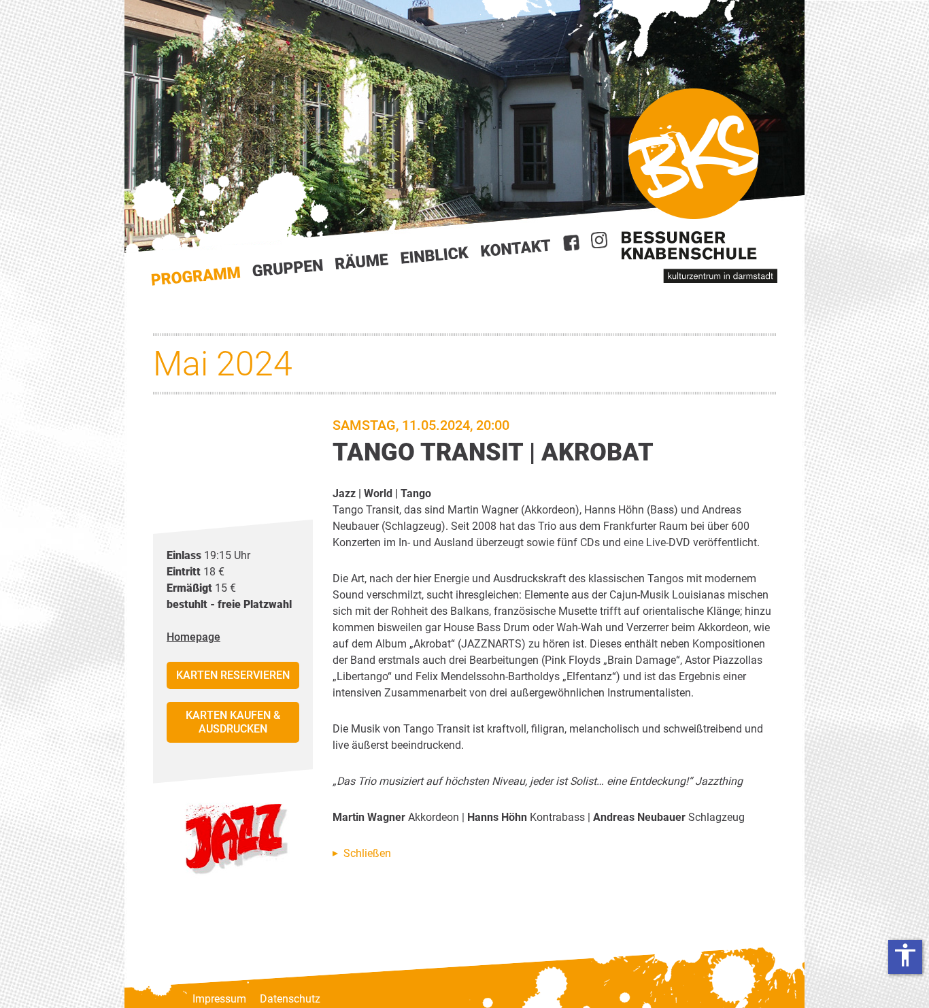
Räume (362, 262)
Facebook (571, 243)
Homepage (193, 637)
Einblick (435, 255)
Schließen (367, 853)
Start (196, 276)
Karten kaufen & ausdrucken (233, 722)
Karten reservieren (233, 675)
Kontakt (516, 248)
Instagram (599, 240)
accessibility (905, 955)
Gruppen (287, 268)
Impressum (219, 998)
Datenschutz (290, 998)
